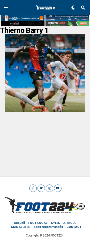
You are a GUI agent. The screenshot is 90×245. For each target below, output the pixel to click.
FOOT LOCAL (38, 223)
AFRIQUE (69, 223)
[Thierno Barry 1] (45, 110)
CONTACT (74, 227)
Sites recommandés (48, 227)
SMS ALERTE (20, 227)
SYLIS (55, 223)
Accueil (19, 223)
